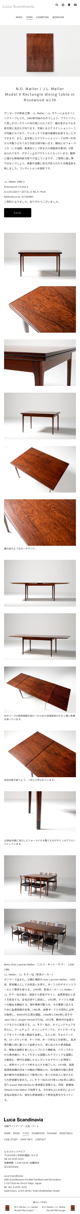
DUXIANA (52, 1133)
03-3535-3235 (15, 1158)
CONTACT (40, 1139)
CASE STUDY (11, 1139)
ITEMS (29, 17)
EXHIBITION (43, 17)
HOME (7, 1133)
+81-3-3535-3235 (17, 1187)
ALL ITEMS (41, 1202)
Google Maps (11, 1166)
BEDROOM (58, 17)
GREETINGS (65, 1133)
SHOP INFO (26, 1139)
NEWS (19, 17)
